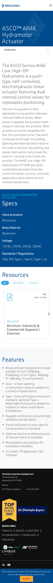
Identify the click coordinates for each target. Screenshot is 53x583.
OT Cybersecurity (11, 535)
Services (20, 530)
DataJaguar (8, 539)
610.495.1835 (33, 489)
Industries (33, 530)
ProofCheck (29, 535)
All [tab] (5, 283)
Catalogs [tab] (34, 283)
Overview (10, 50)
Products (7, 530)
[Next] (49, 314)
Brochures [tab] (18, 283)
